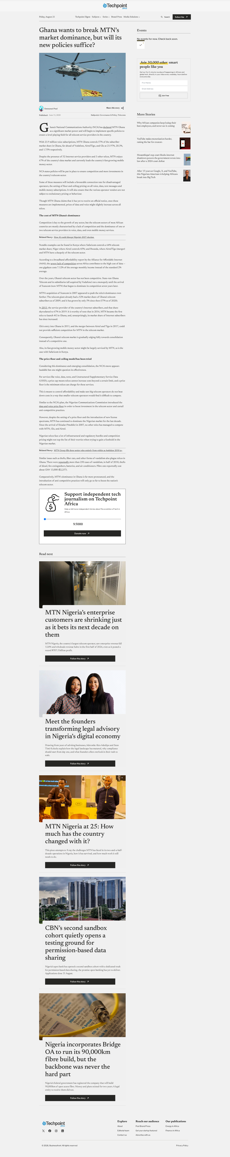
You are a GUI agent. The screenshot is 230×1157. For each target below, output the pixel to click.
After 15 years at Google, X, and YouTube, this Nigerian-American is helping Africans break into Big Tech (157, 174)
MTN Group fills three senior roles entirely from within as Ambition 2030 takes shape (88, 450)
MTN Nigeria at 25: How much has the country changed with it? (79, 834)
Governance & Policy (108, 115)
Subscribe (179, 17)
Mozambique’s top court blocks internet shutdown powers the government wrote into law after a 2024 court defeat (158, 158)
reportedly (63, 462)
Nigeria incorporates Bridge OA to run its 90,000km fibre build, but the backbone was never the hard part (83, 1060)
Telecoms (122, 115)
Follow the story (77, 658)
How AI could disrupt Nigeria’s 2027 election (74, 237)
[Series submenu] (109, 17)
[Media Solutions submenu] (139, 17)
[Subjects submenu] (100, 17)
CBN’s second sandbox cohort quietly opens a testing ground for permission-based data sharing (76, 943)
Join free (165, 95)
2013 (44, 308)
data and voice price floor (51, 406)
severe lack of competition (63, 264)
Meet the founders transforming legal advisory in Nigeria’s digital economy (83, 729)
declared (107, 127)
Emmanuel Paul (51, 109)
